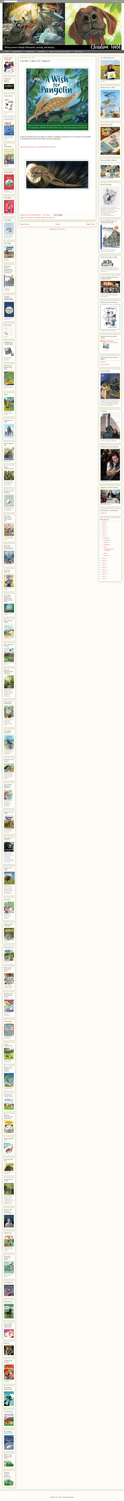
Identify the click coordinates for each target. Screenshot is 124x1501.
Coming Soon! (30, 51)
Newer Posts (24, 224)
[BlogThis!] (56, 215)
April (105, 553)
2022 (103, 531)
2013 (103, 572)
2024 (103, 527)
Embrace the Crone (108, 341)
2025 (103, 524)
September (107, 544)
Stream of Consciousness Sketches (60, 51)
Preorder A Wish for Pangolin (35, 61)
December (106, 538)
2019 (103, 558)
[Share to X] (58, 215)
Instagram (103, 362)
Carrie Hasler (36, 217)
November (106, 540)
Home (7, 51)
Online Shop (78, 51)
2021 (103, 533)
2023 (103, 529)
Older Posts (90, 224)
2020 (103, 536)
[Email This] (54, 215)
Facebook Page (105, 364)
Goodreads (103, 513)
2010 (103, 578)
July (105, 547)
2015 (103, 567)
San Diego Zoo (50, 217)
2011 (103, 576)
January (106, 555)
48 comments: (47, 215)
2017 (103, 563)
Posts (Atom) (61, 229)
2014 (103, 569)
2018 (103, 560)
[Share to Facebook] (60, 215)
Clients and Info (17, 51)
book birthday (28, 217)
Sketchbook (41, 51)
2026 (103, 522)
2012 (103, 574)
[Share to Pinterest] (62, 215)
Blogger (72, 1497)
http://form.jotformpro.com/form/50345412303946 (37, 147)
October (106, 542)
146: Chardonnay (114, 342)
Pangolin (43, 217)
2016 (103, 565)
